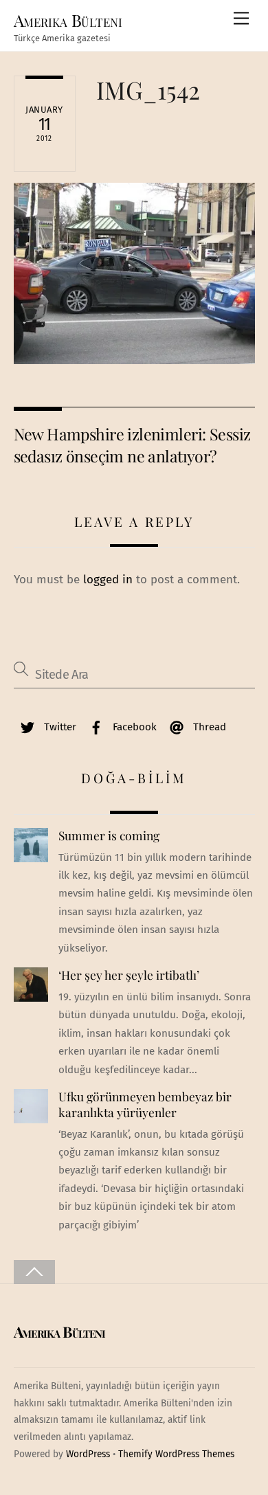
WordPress (88, 1454)
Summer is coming (108, 835)
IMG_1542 (148, 90)
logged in (108, 579)
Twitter (58, 727)
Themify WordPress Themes (176, 1454)
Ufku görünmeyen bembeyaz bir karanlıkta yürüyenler (145, 1104)
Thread (208, 727)
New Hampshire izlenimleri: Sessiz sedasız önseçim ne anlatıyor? (132, 445)
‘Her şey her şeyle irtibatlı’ (128, 974)
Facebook (133, 727)
